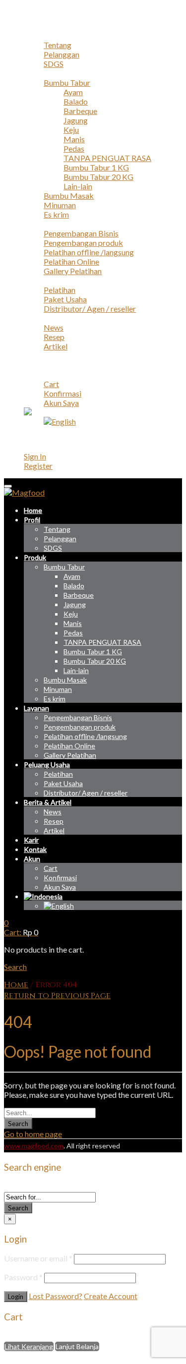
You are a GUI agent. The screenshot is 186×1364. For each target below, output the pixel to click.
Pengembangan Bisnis (81, 233)
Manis (74, 139)
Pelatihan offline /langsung (89, 252)
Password (23, 1277)
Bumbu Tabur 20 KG (98, 176)
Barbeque (80, 110)
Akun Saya (61, 402)
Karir (32, 355)
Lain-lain (77, 186)
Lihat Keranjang (28, 1346)
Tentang (57, 45)
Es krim (56, 214)
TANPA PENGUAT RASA (107, 158)
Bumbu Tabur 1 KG (96, 167)
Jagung (75, 120)
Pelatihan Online (71, 261)
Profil (33, 35)
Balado (75, 101)
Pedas (73, 148)
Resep (54, 336)
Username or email (38, 1258)
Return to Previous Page (57, 995)
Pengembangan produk (83, 242)
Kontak (36, 365)
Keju (71, 129)
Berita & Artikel (50, 318)
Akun (33, 374)
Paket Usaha (65, 299)
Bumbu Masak (69, 195)
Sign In (35, 456)
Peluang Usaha (49, 280)
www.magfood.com (33, 1145)
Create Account (110, 1296)
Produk (36, 73)
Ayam (73, 92)
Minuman (60, 205)
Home (34, 26)
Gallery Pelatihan (73, 271)
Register (38, 465)
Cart (51, 384)
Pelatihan (59, 289)
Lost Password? (55, 1296)
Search (18, 1124)
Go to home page (33, 1133)
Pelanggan (61, 54)
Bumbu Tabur (67, 82)
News (53, 327)
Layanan (38, 223)
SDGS (53, 63)
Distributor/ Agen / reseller (90, 308)
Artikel (55, 346)
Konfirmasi (62, 393)
